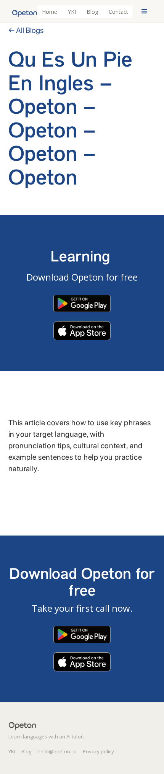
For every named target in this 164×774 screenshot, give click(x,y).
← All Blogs (25, 30)
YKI (72, 11)
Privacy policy (98, 751)
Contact (118, 11)
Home (49, 11)
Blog (92, 11)
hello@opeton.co (57, 751)
